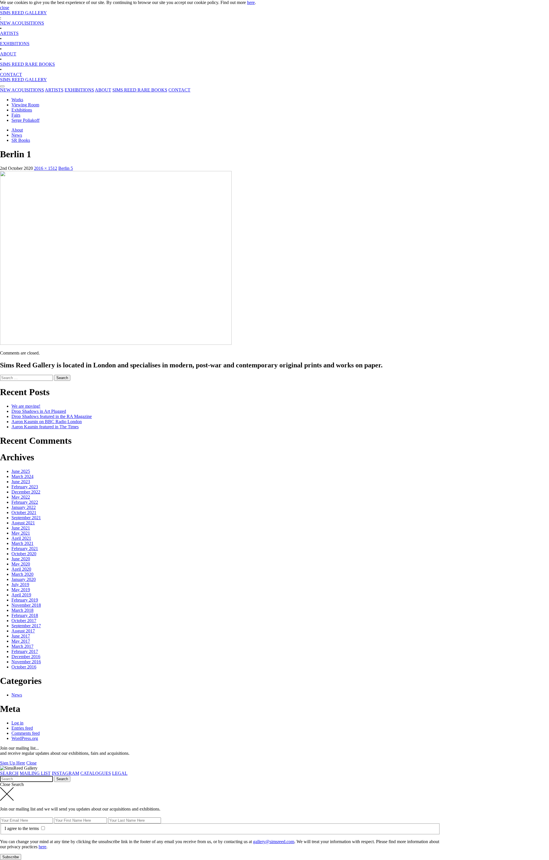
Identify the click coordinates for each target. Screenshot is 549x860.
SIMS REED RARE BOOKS (27, 64)
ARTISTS (9, 33)
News (16, 135)
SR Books (20, 140)
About (17, 130)
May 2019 (20, 589)
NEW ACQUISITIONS (22, 23)
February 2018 (24, 615)
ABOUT (8, 53)
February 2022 (24, 502)
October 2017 (23, 620)
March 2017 (22, 646)
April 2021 (21, 538)
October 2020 (23, 553)
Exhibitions (21, 110)
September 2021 (26, 517)
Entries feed (22, 728)
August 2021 (23, 522)
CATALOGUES (95, 773)
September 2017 (26, 625)
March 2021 (22, 543)
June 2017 (20, 636)
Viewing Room (25, 104)
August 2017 (23, 630)
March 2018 (22, 610)
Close (31, 763)
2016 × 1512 (45, 168)
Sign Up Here (12, 763)
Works (17, 99)
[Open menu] (2, 86)
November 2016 (26, 661)
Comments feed (25, 733)
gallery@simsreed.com (273, 841)
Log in (17, 722)
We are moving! (25, 406)
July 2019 (20, 584)
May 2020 (20, 564)
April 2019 (21, 594)
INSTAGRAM (65, 773)
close (4, 7)
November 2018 (26, 605)
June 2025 (20, 471)
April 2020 (21, 569)
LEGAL (120, 773)
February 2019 (24, 600)
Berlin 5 (65, 168)
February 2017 (24, 651)
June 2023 (20, 481)
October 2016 (23, 666)
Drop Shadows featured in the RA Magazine (51, 416)
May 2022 (20, 497)
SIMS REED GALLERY (23, 12)
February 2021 (24, 548)
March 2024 (22, 476)
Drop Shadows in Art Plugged (38, 411)
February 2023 (24, 486)
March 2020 (22, 574)
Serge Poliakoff (25, 120)
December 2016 (25, 656)
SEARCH (9, 773)
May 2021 (20, 533)
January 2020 (23, 579)
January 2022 (23, 507)
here (251, 2)
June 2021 (20, 527)
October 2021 (23, 512)
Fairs (15, 115)
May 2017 (20, 641)
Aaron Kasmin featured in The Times (45, 426)
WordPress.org (24, 738)
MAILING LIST (35, 773)
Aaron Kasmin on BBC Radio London (46, 421)
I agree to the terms (22, 828)
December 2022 (25, 491)
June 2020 (20, 558)
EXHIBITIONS (14, 43)
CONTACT (11, 74)
